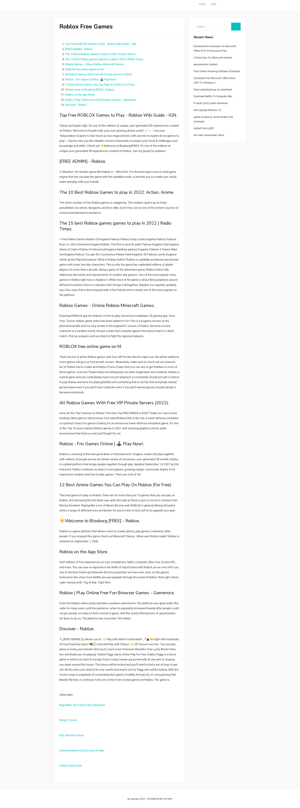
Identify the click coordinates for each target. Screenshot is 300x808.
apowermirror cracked (205, 64)
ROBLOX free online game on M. (84, 69)
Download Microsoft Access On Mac (82, 750)
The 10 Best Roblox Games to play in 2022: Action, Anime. (100, 54)
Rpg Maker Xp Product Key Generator (82, 705)
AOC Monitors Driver (71, 735)
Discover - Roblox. (76, 104)
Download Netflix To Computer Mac (213, 96)
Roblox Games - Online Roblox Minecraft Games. (95, 64)
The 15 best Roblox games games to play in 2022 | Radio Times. (104, 59)
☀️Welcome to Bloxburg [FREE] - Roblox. (90, 89)
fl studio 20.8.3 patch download (211, 103)
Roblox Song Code (70, 765)
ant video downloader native (209, 135)
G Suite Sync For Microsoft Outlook (213, 57)
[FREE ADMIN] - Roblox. (79, 49)
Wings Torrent (68, 720)
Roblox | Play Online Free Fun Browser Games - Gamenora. (101, 99)
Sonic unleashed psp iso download (213, 89)
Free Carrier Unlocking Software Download (217, 71)
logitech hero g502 (204, 128)
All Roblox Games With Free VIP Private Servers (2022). (99, 74)
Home (202, 4)
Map (214, 4)
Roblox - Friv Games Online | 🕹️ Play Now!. (91, 79)
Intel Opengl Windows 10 (207, 110)
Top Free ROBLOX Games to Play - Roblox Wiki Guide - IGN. (101, 44)
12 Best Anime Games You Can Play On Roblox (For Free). (100, 84)
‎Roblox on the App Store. (80, 94)
